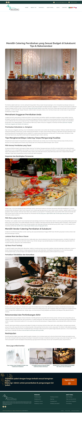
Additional (50, 7)
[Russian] (76, 7)
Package (41, 7)
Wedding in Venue (38, 401)
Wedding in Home (38, 403)
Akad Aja (52, 399)
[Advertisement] (41, 21)
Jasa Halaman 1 (25, 410)
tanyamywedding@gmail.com (61, 2)
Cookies (62, 410)
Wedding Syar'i (37, 396)
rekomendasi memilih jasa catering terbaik (33, 330)
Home (26, 7)
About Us (33, 7)
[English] (73, 7)
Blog (58, 7)
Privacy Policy (67, 410)
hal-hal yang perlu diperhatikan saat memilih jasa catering (51, 213)
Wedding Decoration (55, 403)
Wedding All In (37, 399)
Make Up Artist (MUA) (71, 399)
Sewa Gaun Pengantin (71, 401)
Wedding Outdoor (54, 396)
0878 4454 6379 (74, 2)
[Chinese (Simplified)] (71, 7)
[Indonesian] (74, 7)
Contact (64, 7)
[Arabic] (69, 7)
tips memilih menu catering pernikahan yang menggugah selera (31, 225)
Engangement (53, 401)
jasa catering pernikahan (35, 108)
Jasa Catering (69, 396)
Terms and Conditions (75, 410)
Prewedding (69, 403)
